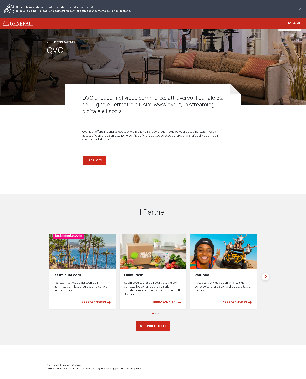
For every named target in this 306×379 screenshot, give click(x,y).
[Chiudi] (300, 9)
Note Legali (53, 364)
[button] (153, 313)
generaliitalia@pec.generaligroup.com (119, 368)
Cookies (76, 364)
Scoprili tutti (153, 326)
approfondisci (94, 302)
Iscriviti (94, 160)
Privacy (66, 364)
